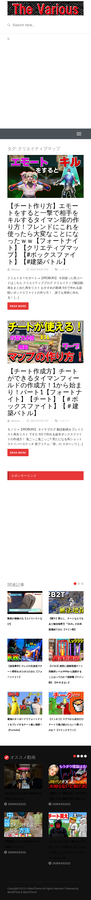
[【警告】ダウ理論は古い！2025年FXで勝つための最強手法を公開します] (68, 776)
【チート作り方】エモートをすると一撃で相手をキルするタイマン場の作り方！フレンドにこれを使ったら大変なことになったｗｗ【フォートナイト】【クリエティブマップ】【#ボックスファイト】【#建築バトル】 (43, 233)
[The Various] (45, 8)
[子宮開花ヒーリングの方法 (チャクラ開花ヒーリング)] (23, 824)
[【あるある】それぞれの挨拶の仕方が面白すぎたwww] (23, 776)
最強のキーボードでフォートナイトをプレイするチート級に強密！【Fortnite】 (24, 724)
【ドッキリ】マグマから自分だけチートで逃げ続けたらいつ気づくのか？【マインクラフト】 (66, 724)
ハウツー (64, 269)
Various (15, 269)
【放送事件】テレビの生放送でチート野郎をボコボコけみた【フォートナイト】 (24, 671)
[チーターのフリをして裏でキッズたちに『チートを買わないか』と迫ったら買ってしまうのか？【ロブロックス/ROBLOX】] (68, 824)
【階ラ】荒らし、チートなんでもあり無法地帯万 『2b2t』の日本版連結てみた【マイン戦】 (66, 624)
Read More (18, 306)
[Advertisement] (45, 81)
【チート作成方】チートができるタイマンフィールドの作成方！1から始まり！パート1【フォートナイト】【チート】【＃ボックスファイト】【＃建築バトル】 (44, 391)
